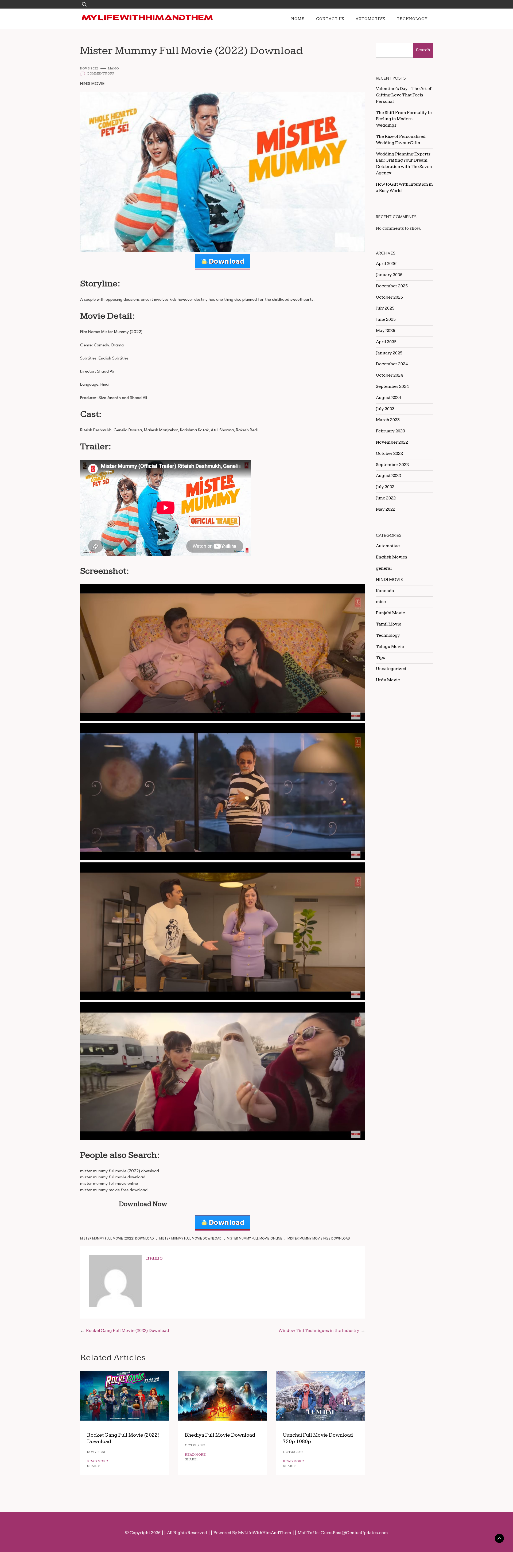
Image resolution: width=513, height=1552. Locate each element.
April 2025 (386, 342)
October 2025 (389, 297)
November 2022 (392, 442)
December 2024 (392, 364)
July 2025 (385, 308)
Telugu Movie (390, 646)
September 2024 (392, 386)
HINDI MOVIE (92, 84)
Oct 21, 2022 (195, 1445)
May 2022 (385, 509)
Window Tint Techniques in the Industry (318, 1330)
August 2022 (388, 475)
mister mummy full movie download (190, 1238)
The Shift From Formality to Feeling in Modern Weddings (404, 119)
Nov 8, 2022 (89, 69)
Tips (380, 657)
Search (423, 50)
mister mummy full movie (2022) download (117, 1238)
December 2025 (392, 286)
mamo (113, 69)
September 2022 (392, 464)
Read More (97, 1461)
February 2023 (390, 431)
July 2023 (385, 409)
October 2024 (389, 375)
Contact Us (330, 18)
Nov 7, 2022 (96, 1452)
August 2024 (388, 397)
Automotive (370, 18)
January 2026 (389, 274)
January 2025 (389, 353)
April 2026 (386, 263)
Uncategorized (391, 668)
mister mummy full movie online (254, 1238)
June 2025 (386, 319)
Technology (412, 18)
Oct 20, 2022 (293, 1452)
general (384, 568)
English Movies (391, 557)
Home (298, 18)
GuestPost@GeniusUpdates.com (354, 1532)
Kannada (385, 590)
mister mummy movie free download (318, 1238)
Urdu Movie (388, 680)
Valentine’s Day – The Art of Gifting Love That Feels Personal (404, 95)
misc (381, 601)
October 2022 (389, 453)
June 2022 (386, 498)
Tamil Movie (388, 624)
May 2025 (385, 330)
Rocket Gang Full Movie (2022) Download (127, 1330)
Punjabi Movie (390, 613)
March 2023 (388, 420)
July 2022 (385, 487)
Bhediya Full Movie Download (220, 1435)
